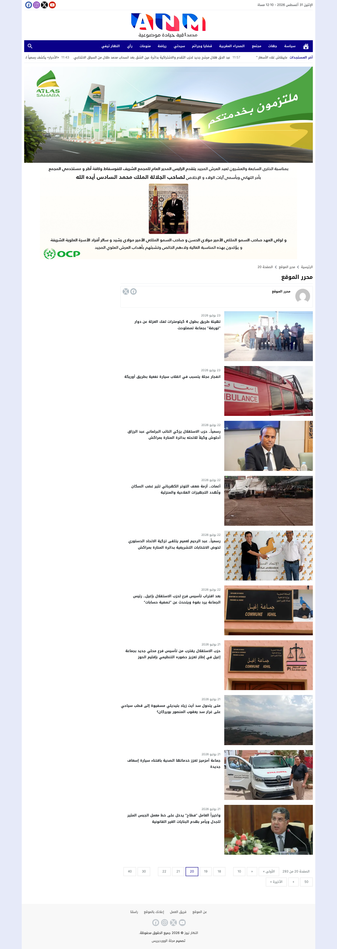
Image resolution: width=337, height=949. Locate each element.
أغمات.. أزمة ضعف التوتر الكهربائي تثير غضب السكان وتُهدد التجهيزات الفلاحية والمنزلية (176, 489)
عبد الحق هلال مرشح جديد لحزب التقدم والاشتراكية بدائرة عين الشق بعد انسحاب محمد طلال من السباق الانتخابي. (195, 57)
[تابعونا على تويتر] (44, 4)
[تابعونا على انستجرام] (36, 4)
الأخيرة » (276, 882)
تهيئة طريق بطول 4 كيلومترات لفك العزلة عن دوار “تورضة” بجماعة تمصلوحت (177, 324)
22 (164, 871)
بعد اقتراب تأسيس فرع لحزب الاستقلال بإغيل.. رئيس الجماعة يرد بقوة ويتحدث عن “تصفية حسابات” (177, 599)
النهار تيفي (110, 46)
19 (205, 871)
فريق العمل (178, 912)
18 (219, 871)
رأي (129, 46)
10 (239, 871)
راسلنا (134, 912)
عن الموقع (199, 912)
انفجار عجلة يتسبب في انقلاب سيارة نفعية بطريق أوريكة (172, 376)
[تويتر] (125, 291)
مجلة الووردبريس (163, 941)
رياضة (162, 46)
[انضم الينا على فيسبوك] (28, 4)
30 (144, 871)
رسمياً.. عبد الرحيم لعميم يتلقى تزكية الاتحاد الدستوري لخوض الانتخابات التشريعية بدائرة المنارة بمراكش (174, 544)
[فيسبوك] (133, 291)
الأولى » (269, 871)
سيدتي (179, 46)
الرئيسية (306, 46)
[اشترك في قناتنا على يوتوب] (52, 4)
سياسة (290, 46)
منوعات (145, 46)
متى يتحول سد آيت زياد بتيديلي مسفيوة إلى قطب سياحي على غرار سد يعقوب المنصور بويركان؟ (171, 708)
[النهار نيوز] (168, 26)
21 (178, 871)
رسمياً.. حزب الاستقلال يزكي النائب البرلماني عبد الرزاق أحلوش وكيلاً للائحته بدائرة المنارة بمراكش (174, 434)
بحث (30, 46)
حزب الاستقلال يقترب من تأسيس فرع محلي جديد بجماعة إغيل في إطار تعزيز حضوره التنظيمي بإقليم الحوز (173, 654)
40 (130, 871)
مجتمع (256, 46)
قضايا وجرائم (202, 46)
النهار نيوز (191, 933)
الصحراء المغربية (232, 46)
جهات (272, 46)
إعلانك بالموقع (154, 912)
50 (306, 882)
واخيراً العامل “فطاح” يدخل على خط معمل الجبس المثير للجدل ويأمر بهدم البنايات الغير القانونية (174, 818)
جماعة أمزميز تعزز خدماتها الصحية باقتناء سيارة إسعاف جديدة (174, 763)
